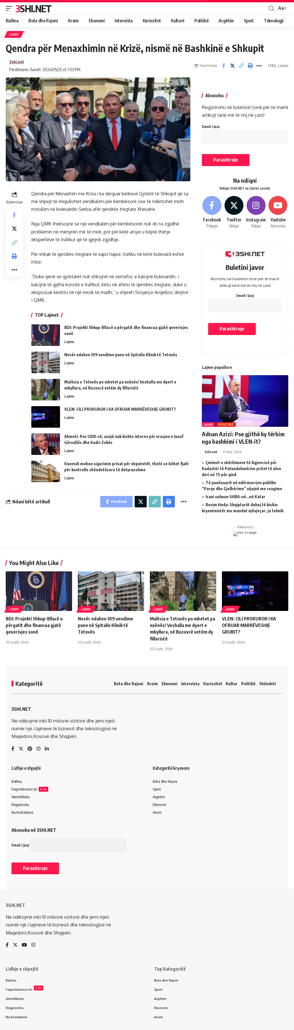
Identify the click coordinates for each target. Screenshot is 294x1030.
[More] (259, 65)
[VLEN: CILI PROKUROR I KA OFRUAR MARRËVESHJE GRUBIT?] (45, 417)
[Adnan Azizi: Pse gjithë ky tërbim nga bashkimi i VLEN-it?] (245, 401)
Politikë (226, 424)
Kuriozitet (212, 683)
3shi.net (16, 61)
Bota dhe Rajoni (128, 683)
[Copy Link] (241, 65)
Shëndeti (267, 683)
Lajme (14, 34)
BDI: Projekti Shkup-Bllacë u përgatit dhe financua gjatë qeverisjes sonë (34, 625)
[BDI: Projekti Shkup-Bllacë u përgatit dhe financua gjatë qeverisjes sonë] (45, 335)
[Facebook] (212, 212)
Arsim (152, 683)
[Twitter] (234, 212)
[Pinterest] (30, 749)
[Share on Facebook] (223, 65)
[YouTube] (24, 945)
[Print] (250, 65)
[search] (271, 8)
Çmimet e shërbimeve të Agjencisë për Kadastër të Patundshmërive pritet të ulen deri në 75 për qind (241, 468)
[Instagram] (256, 212)
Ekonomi (169, 683)
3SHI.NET (33, 8)
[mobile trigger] (11, 8)
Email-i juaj (210, 126)
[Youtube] (278, 212)
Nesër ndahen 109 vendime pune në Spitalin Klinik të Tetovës (120, 354)
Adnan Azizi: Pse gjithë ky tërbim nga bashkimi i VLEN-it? (243, 437)
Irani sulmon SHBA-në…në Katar (235, 496)
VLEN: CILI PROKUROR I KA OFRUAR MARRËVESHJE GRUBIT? (120, 409)
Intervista (190, 683)
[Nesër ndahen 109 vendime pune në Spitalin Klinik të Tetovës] (45, 362)
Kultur (231, 683)
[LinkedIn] (47, 749)
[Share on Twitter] (232, 65)
